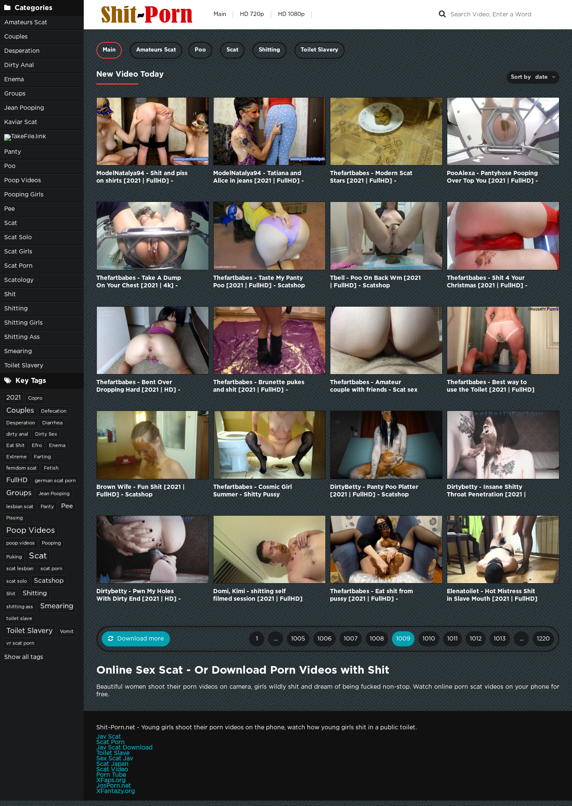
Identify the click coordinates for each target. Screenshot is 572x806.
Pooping (51, 543)
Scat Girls (18, 251)
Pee (9, 209)
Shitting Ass (22, 337)
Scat (10, 223)
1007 (351, 638)
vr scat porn (20, 643)
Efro (37, 446)
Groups (15, 93)
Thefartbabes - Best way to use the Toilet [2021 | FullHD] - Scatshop (491, 387)
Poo (9, 166)
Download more (140, 638)
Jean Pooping (24, 108)
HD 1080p (291, 14)
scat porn (51, 569)
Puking (14, 557)
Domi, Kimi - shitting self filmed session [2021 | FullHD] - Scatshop (258, 596)
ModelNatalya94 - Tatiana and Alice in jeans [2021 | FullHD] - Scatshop (258, 178)
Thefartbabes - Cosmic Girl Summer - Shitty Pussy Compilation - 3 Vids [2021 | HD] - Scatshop (254, 492)
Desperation (22, 51)
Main (220, 14)
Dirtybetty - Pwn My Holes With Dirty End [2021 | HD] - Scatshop (138, 596)
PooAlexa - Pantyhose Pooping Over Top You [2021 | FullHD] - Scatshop (492, 178)
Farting (42, 457)
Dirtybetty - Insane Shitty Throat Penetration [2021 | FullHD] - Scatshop (486, 492)
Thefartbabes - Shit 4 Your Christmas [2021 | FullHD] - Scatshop (487, 282)
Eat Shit (15, 446)
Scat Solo (18, 237)
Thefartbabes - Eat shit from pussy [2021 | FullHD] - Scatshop (371, 596)
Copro (35, 398)
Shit (10, 294)
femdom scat (21, 468)
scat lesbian (19, 569)
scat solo (16, 581)
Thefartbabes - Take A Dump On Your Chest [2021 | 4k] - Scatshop (138, 282)
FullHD (17, 480)
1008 (377, 638)
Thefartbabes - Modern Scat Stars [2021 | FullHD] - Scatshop (371, 178)
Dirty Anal (19, 65)
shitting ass (19, 607)
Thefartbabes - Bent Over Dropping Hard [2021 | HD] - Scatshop (138, 387)
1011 (452, 638)
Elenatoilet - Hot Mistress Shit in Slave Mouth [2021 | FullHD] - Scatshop (492, 596)
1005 (298, 638)
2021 (13, 397)
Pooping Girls (24, 194)
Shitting (16, 308)
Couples (16, 36)
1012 (476, 638)
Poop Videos (22, 180)
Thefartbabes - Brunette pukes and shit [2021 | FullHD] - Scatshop (258, 387)
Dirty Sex (46, 434)
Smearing (18, 351)
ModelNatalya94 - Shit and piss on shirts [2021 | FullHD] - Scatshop (142, 178)
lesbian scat (19, 507)
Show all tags (23, 657)
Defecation (54, 411)
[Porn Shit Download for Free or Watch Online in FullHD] (148, 14)
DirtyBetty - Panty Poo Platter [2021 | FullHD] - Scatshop (374, 491)
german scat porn (55, 481)
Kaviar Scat (20, 122)
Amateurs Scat (25, 22)
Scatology (18, 280)
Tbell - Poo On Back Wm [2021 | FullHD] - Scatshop (375, 282)
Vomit (67, 632)
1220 (543, 638)
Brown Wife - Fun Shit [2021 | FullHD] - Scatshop (140, 491)
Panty (12, 152)
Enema (14, 79)
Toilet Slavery (23, 365)
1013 (500, 638)
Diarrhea (52, 423)
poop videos (20, 543)
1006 (324, 638)
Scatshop (49, 581)
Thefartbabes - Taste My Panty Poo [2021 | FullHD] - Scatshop (259, 282)
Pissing (14, 518)
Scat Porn (18, 266)
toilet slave (19, 619)
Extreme (16, 457)
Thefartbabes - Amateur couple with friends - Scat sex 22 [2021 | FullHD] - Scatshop (374, 387)
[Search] (442, 14)
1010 (429, 638)
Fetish (51, 468)
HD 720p (252, 14)
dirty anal (17, 434)
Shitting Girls (23, 323)
